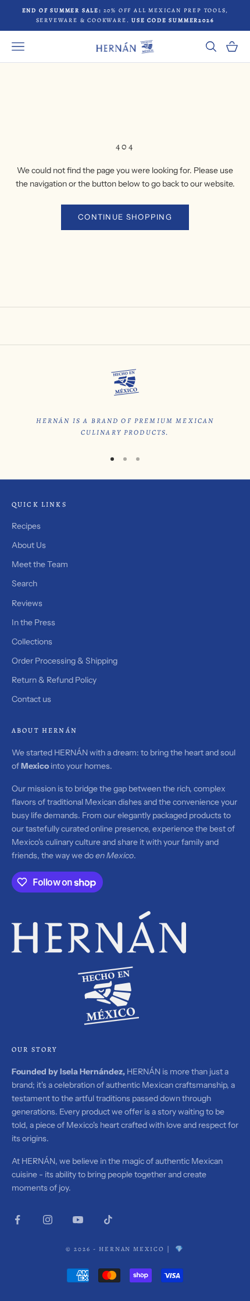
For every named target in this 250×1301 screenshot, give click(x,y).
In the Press (33, 622)
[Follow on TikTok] (108, 1219)
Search (24, 583)
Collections (32, 641)
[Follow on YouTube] (78, 1219)
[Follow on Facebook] (17, 1219)
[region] (125, 401)
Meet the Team (40, 564)
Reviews (27, 603)
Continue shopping (125, 216)
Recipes (26, 526)
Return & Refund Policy (54, 680)
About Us (29, 545)
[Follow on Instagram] (47, 1219)
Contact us (31, 699)
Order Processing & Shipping (64, 660)
